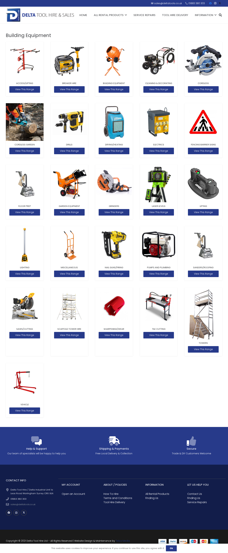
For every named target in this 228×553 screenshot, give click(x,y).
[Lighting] (25, 253)
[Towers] (203, 322)
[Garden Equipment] (69, 192)
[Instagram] (215, 3)
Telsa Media (123, 540)
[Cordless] (203, 69)
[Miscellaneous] (69, 253)
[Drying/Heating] (114, 130)
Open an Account (73, 494)
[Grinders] (114, 192)
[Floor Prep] (25, 192)
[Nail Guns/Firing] (114, 253)
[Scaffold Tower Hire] (69, 322)
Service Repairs (197, 502)
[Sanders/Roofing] (203, 253)
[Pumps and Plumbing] (159, 253)
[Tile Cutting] (159, 322)
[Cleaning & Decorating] (159, 69)
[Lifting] (203, 192)
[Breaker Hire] (69, 69)
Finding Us (151, 498)
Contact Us (194, 494)
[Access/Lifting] (25, 69)
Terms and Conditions (117, 498)
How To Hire (111, 494)
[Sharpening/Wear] (114, 322)
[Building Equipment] (114, 69)
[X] (219, 3)
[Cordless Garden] (25, 130)
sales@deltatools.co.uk (23, 504)
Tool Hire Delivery (114, 502)
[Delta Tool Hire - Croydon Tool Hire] (40, 15)
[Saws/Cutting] (25, 322)
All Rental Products (157, 494)
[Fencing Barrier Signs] (203, 130)
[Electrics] (159, 130)
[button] (220, 15)
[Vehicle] (25, 390)
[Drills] (69, 130)
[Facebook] (210, 3)
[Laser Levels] (159, 192)
